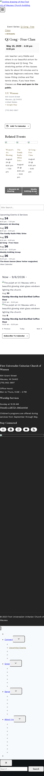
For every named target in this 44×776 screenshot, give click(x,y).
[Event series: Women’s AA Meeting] (10, 172)
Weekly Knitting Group (30, 191)
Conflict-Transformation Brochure (25, 745)
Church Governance (18, 742)
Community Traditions (20, 651)
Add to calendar (18, 126)
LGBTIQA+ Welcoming (19, 731)
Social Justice (16, 700)
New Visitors (11, 634)
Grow (7, 664)
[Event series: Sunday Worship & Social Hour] (19, 302)
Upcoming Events (17, 647)
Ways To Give (11, 756)
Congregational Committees (22, 703)
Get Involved (15, 682)
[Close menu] (0, 628)
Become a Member (18, 655)
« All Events (10, 34)
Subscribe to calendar (14, 336)
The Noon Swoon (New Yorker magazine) (19, 261)
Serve (7, 691)
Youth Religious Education (21, 675)
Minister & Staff (16, 735)
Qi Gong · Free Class (9, 243)
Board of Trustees (17, 707)
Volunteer (14, 696)
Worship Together (17, 644)
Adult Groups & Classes (21, 679)
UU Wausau (11, 93)
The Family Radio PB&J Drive (19, 155)
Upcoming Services (18, 668)
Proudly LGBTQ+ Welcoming (14, 407)
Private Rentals (16, 749)
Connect (9, 639)
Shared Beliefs (16, 672)
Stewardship (15, 714)
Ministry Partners (17, 710)
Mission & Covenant (18, 728)
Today (22, 329)
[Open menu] (2, 9)
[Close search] (6, 763)
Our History (14, 738)
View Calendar (6, 264)
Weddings (13, 752)
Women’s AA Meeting (13, 190)
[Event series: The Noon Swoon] (16, 259)
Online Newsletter (18, 658)
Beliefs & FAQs (16, 724)
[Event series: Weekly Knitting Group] (17, 249)
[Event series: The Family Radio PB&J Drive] (21, 177)
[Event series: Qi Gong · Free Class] (33, 172)
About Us (9, 719)
